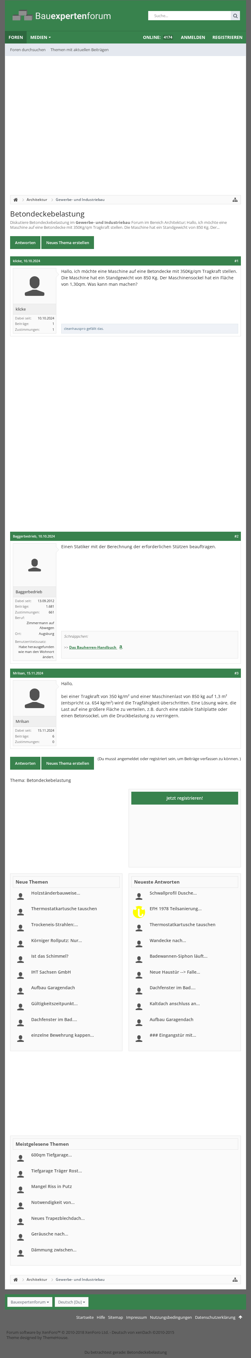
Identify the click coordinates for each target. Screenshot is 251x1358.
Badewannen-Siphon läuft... (179, 956)
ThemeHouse (55, 1337)
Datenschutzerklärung (215, 1317)
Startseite (85, 1317)
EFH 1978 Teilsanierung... (176, 908)
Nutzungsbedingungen (171, 1317)
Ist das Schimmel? (49, 956)
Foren (16, 37)
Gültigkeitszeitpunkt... (54, 1003)
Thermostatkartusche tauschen (64, 908)
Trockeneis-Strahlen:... (54, 924)
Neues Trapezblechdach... (58, 1218)
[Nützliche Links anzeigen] (235, 199)
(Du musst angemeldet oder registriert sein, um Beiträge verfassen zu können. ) (169, 758)
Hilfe (101, 1317)
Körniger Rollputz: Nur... (56, 940)
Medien (38, 37)
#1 (236, 261)
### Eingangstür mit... (173, 1035)
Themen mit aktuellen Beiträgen (80, 49)
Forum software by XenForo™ (57, 1332)
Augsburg (46, 633)
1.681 (50, 606)
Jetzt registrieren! (185, 798)
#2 (236, 536)
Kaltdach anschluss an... (175, 1003)
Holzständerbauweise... (55, 893)
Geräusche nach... (49, 1234)
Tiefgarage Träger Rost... (56, 1171)
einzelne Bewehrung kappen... (62, 1035)
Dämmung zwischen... (54, 1250)
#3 (236, 673)
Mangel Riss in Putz (51, 1186)
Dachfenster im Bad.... (54, 1019)
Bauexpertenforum (28, 1302)
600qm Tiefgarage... (51, 1155)
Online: (157, 37)
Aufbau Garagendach (53, 987)
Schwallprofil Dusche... (173, 893)
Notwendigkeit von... (53, 1202)
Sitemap (115, 1317)
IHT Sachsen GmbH (51, 972)
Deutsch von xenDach (143, 1332)
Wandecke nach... (168, 940)
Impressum (136, 1317)
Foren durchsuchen (28, 49)
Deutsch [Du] (70, 1302)
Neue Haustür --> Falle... (175, 972)
